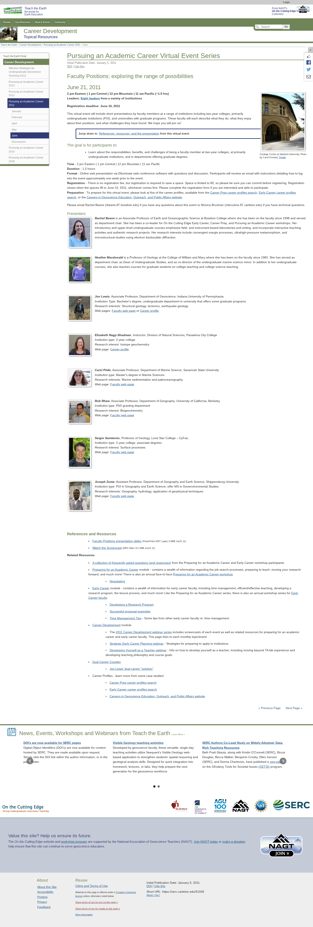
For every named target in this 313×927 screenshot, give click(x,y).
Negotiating (117, 581)
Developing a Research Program (132, 604)
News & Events (42, 22)
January (16, 111)
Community (60, 22)
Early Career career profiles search (133, 689)
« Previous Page (269, 708)
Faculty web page (124, 310)
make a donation (233, 841)
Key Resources (22, 22)
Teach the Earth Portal (14, 56)
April (14, 123)
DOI (69, 66)
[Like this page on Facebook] (308, 56)
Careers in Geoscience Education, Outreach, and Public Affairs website (134, 197)
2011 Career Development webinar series (144, 632)
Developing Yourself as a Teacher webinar (138, 650)
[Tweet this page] (308, 69)
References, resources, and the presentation (129, 133)
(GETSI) (264, 766)
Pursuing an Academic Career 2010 (26, 149)
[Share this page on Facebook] (308, 62)
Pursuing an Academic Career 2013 (26, 83)
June (14, 135)
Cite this (79, 66)
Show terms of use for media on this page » (97, 908)
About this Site (47, 887)
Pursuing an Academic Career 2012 (26, 93)
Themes (7, 22)
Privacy (42, 902)
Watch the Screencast (107, 548)
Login (286, 2)
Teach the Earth (9, 45)
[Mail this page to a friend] (308, 77)
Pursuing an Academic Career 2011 (62, 45)
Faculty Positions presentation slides (116, 541)
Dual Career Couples (106, 662)
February (17, 117)
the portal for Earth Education (35, 11)
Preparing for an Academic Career (115, 569)
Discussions (19, 141)
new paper (277, 761)
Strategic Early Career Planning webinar (137, 643)
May (14, 129)
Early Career (100, 588)
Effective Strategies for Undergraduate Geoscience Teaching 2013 (25, 72)
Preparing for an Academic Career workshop (203, 574)
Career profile (149, 310)
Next (283, 761)
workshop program (74, 841)
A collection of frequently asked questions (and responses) (131, 562)
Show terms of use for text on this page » (96, 902)
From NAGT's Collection (284, 11)
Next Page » (293, 708)
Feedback (44, 907)
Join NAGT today (206, 841)
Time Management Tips (125, 618)
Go (286, 26)
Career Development (30, 45)
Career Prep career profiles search (233, 192)
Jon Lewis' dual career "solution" (131, 668)
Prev (30, 761)
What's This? (153, 895)
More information (84, 914)
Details (282, 157)
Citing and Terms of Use (91, 886)
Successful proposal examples (130, 611)
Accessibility (45, 892)
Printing (42, 897)
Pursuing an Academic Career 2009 (26, 159)
